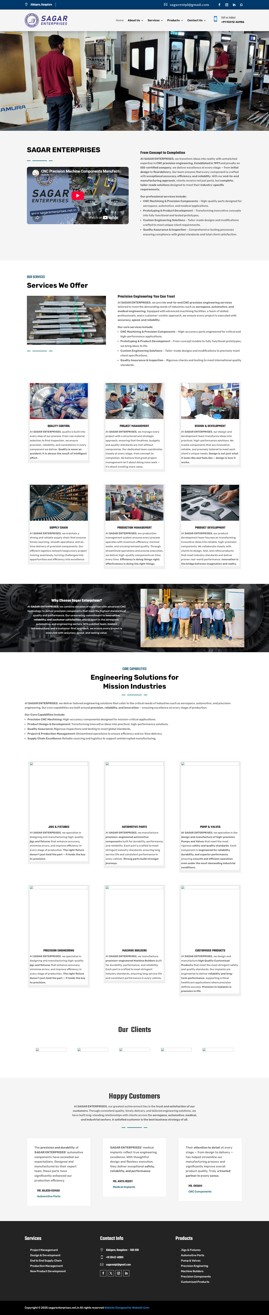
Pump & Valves (191, 1260)
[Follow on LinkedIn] (234, 5)
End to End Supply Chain (46, 1260)
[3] (134, 34)
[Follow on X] (111, 1273)
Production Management (46, 1266)
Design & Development (45, 1255)
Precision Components (196, 1276)
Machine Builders (192, 1271)
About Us (134, 20)
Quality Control (59, 426)
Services (154, 20)
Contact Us (195, 20)
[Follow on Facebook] (219, 5)
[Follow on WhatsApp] (241, 5)
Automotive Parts (192, 1255)
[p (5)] (66, 298)
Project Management (44, 1250)
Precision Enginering (194, 1266)
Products (173, 20)
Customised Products (195, 1282)
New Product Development (48, 1271)
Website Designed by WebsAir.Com (126, 1307)
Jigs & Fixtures (191, 1250)
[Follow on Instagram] (227, 5)
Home (120, 20)
